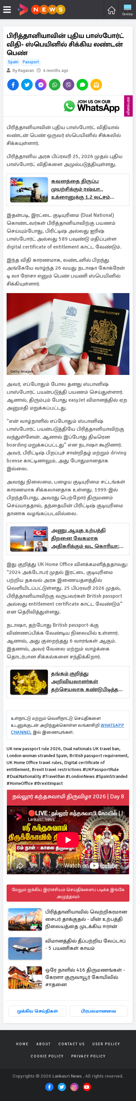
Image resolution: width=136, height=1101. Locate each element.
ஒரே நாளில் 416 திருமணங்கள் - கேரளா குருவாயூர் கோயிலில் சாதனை (85, 977)
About (43, 1044)
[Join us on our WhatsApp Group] (91, 106)
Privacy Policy (88, 1056)
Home (22, 1044)
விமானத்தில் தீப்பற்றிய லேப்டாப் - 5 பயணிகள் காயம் (85, 944)
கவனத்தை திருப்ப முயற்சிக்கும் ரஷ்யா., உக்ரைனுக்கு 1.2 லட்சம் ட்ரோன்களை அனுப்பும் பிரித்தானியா (81, 189)
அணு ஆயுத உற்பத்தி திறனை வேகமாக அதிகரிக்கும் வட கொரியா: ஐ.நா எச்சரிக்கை (85, 538)
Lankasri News (67, 1076)
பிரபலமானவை (98, 1011)
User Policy (106, 1044)
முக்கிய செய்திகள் (37, 1011)
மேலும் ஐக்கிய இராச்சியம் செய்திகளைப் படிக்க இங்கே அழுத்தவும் (68, 893)
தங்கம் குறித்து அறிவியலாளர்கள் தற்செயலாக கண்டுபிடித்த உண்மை (85, 681)
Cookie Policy (47, 1056)
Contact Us (71, 1044)
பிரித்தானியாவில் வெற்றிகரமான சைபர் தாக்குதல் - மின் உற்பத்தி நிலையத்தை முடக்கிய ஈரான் (86, 919)
